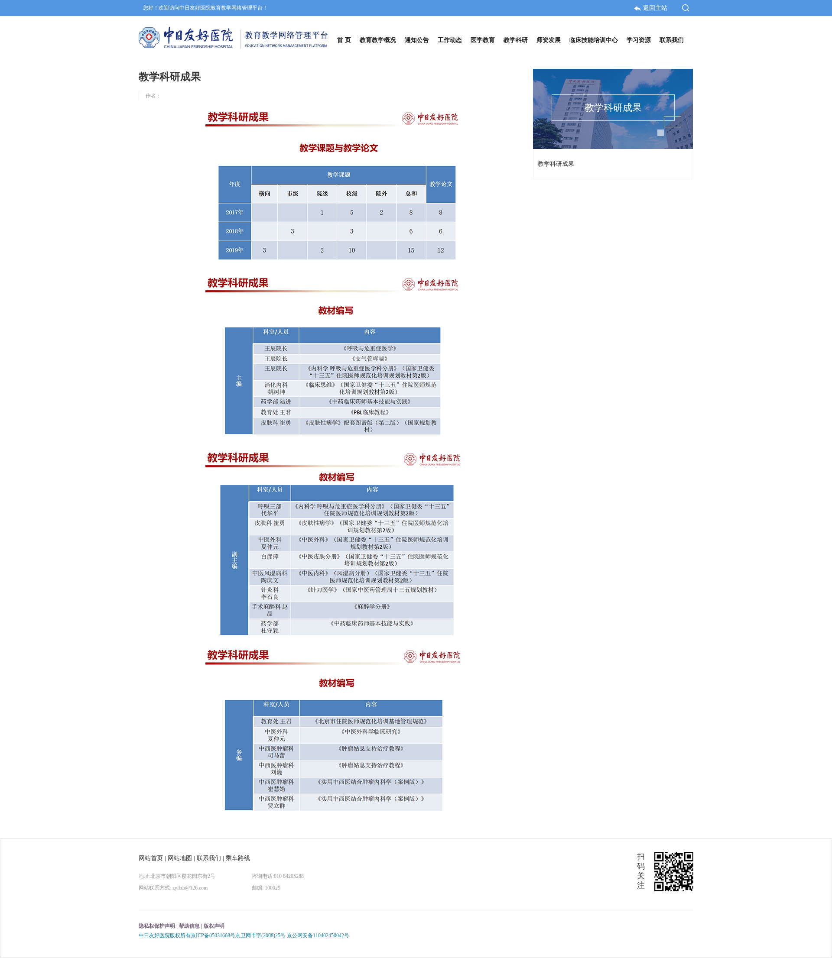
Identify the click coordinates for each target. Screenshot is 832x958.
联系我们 (209, 858)
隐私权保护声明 (157, 926)
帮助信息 (189, 926)
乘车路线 (238, 858)
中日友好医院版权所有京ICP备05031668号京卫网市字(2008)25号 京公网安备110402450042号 (244, 935)
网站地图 (180, 858)
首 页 (344, 40)
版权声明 (214, 926)
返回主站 (656, 7)
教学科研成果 (556, 164)
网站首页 (151, 858)
